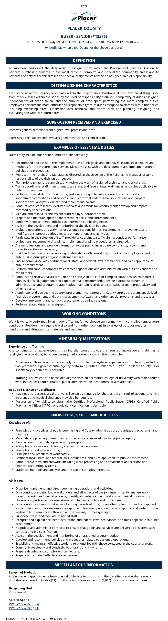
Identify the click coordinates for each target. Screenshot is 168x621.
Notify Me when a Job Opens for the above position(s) (85, 47)
